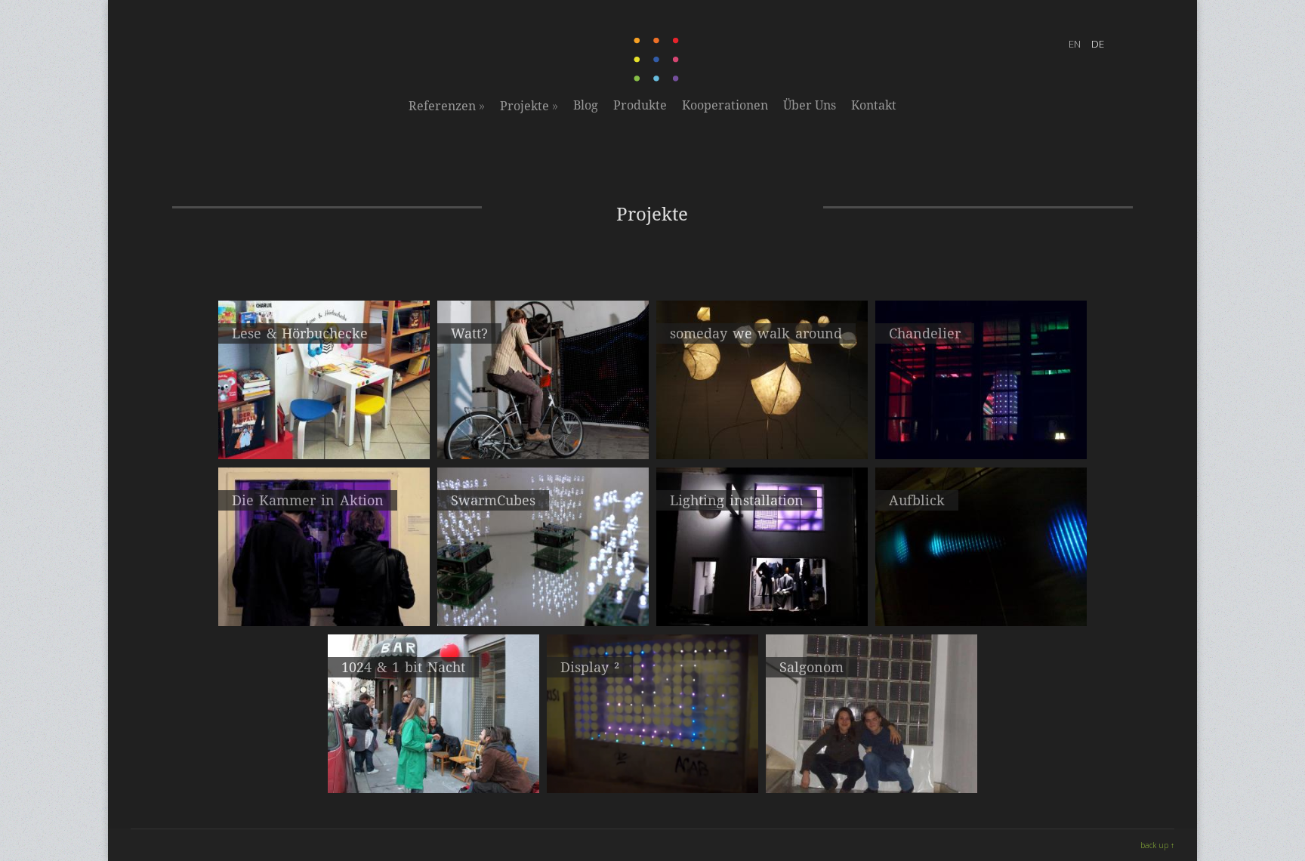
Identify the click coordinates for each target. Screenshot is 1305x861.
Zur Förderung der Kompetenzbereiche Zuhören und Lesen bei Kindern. (324, 435)
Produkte (640, 105)
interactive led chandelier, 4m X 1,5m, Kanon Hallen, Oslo (981, 435)
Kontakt (873, 105)
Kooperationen (725, 105)
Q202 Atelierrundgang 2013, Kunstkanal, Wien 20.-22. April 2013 (324, 602)
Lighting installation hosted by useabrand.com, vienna (762, 602)
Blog (585, 105)
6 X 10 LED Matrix (871, 762)
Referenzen (447, 105)
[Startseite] (658, 78)
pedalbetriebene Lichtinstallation (543, 428)
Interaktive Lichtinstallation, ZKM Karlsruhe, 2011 (981, 602)
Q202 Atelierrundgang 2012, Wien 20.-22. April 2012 (543, 602)
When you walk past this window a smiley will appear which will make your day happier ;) (652, 776)
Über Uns (809, 105)
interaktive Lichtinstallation (762, 428)
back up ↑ (1157, 845)
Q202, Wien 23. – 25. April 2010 (434, 762)
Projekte (529, 105)
